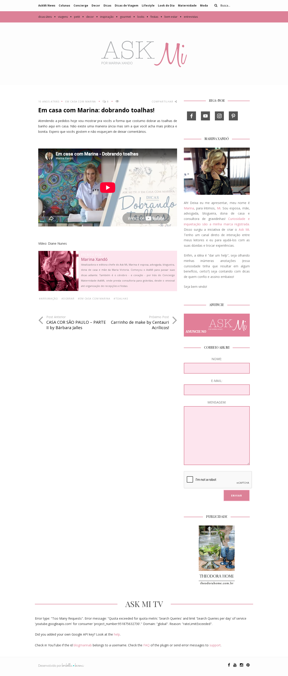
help (117, 634)
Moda (204, 5)
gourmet (123, 17)
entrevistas (189, 17)
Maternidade (187, 5)
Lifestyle (148, 5)
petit (75, 17)
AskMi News (46, 5)
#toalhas (121, 298)
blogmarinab (83, 645)
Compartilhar (163, 101)
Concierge (81, 5)
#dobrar (67, 298)
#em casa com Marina (94, 298)
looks (138, 17)
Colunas (64, 5)
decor (88, 17)
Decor (96, 5)
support (215, 645)
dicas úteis (45, 17)
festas (152, 17)
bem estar (169, 17)
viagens (61, 17)
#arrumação (48, 298)
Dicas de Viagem (126, 5)
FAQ (146, 645)
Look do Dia (166, 5)
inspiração (105, 17)
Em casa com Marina (80, 101)
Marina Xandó (94, 259)
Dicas (107, 5)
